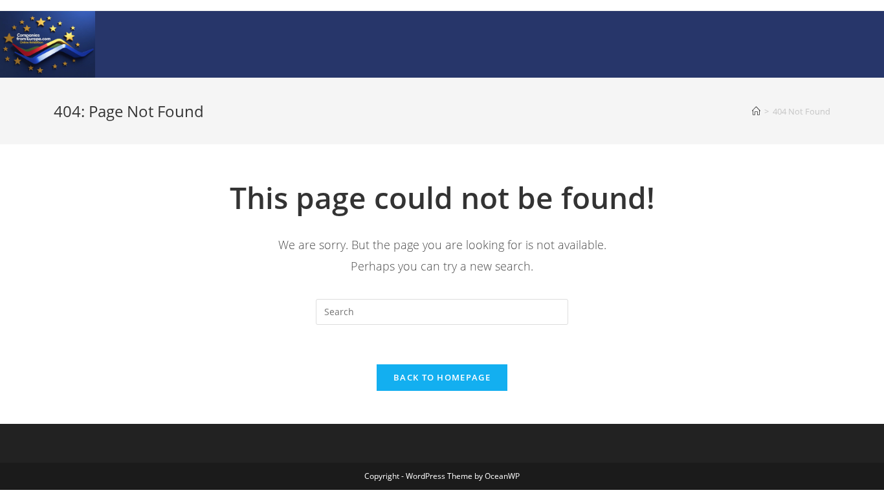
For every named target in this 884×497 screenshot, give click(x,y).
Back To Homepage (442, 377)
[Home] (756, 111)
